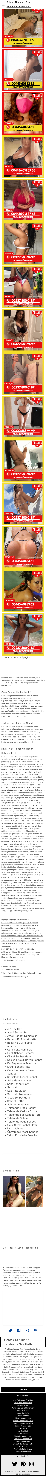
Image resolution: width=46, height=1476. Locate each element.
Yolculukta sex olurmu (10, 969)
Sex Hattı (23, 1428)
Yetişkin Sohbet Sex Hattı (23, 1423)
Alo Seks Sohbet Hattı (23, 1436)
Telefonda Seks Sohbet (23, 1449)
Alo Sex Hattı (23, 1431)
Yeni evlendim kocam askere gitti (14, 976)
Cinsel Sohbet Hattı (23, 1426)
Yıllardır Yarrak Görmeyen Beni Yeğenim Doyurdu (21, 973)
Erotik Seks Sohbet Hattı (23, 1444)
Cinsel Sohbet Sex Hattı (23, 1421)
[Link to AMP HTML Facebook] (19, 1331)
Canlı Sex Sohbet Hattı (23, 1439)
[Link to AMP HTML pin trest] (35, 1331)
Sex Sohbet (23, 1446)
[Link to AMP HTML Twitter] (10, 1331)
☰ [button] (3, 4)
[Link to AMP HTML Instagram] (27, 1331)
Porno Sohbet (23, 1433)
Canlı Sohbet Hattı (23, 1441)
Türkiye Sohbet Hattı (23, 1451)
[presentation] (39, 1191)
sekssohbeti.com (23, 1474)
